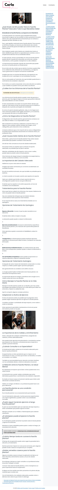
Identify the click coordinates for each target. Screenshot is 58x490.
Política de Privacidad (22, 488)
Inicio (44, 5)
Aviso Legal (31, 488)
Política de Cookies (40, 488)
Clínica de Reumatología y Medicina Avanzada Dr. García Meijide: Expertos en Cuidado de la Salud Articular (50, 62)
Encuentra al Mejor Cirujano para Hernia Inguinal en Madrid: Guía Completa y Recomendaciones (50, 19)
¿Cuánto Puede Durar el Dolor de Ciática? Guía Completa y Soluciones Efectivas (50, 30)
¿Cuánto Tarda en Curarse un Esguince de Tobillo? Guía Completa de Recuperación (50, 40)
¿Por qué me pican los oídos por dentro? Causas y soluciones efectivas (50, 50)
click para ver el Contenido (27, 92)
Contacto (52, 5)
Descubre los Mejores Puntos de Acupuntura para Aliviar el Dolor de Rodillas (22, 480)
